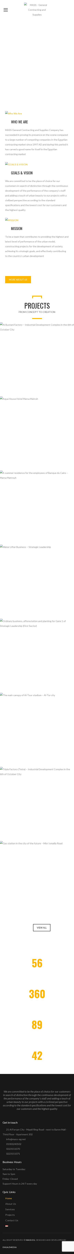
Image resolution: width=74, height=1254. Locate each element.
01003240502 (13, 1144)
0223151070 (13, 1148)
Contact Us (11, 1220)
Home (8, 1198)
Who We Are (19, 121)
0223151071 (13, 1153)
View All (42, 927)
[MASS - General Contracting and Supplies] (37, 9)
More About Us (18, 279)
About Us (10, 1203)
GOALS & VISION (22, 172)
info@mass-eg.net (16, 1139)
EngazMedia (10, 1247)
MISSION (16, 228)
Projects (10, 1214)
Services (10, 1209)
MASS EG (30, 1240)
